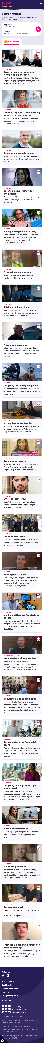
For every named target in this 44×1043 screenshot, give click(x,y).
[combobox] (18, 25)
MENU (41, 4)
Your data (6, 992)
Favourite (38, 53)
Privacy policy (8, 981)
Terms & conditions (10, 989)
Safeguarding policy (10, 996)
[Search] (38, 29)
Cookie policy (7, 985)
